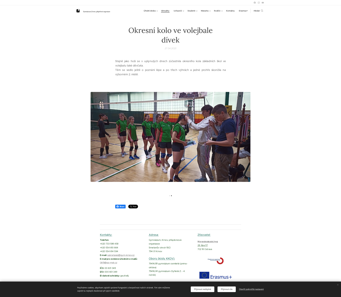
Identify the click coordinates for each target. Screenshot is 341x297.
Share (121, 206)
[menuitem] (151, 10)
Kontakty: (106, 234)
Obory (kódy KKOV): (162, 258)
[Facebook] (254, 2)
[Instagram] (258, 2)
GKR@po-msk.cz (108, 262)
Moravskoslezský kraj (208, 241)
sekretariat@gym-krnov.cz (121, 255)
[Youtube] (262, 2)
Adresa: (154, 234)
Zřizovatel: (204, 234)
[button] (258, 10)
